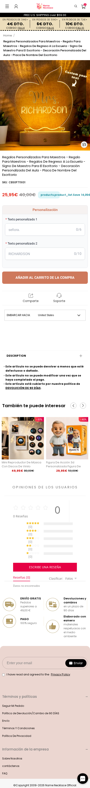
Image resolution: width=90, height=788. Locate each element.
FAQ (4, 758)
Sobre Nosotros (12, 743)
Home (7, 35)
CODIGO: (15, 28)
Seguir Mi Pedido (13, 690)
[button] (7, 6)
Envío (5, 705)
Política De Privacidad (16, 720)
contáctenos (10, 750)
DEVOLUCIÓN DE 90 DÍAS (23, 388)
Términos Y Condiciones (18, 713)
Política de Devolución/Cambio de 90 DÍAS (30, 698)
